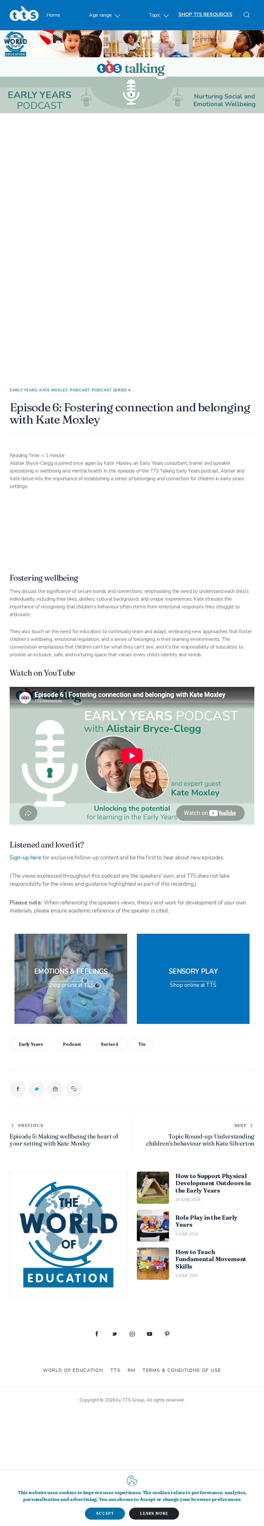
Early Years (23, 390)
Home (53, 15)
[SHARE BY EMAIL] (55, 1089)
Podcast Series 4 (111, 390)
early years (31, 1044)
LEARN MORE (154, 1513)
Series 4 (109, 1044)
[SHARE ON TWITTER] (36, 1089)
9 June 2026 (186, 1234)
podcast (71, 1044)
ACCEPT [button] (105, 1513)
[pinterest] (167, 1334)
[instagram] (132, 1334)
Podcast (80, 390)
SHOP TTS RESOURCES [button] (205, 14)
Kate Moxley (53, 390)
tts (141, 1044)
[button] (74, 1089)
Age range (100, 15)
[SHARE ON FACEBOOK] (18, 1089)
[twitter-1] (114, 1334)
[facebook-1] (96, 1334)
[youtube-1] (149, 1334)
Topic (154, 15)
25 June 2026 (187, 1199)
